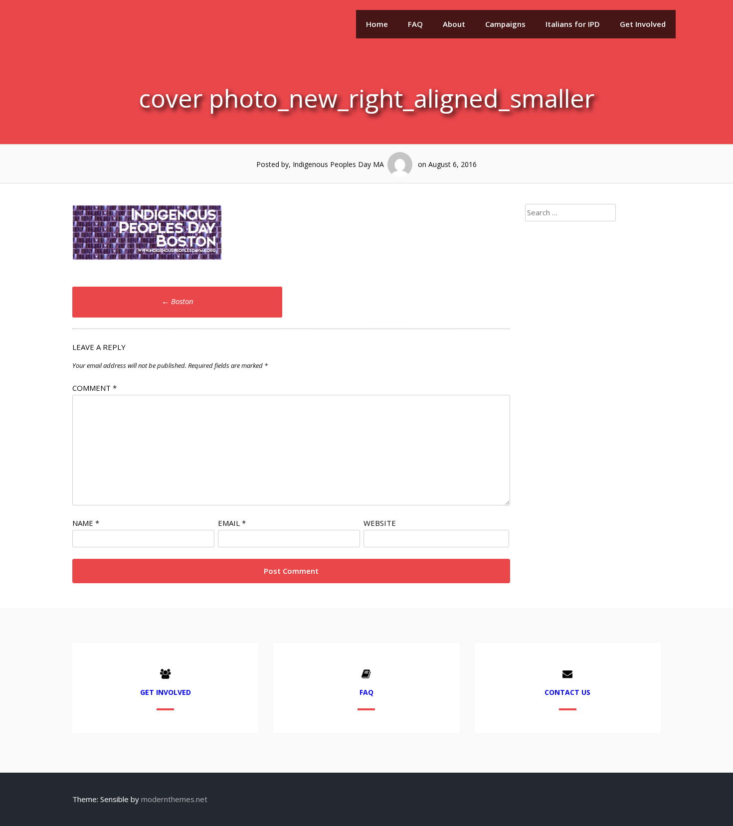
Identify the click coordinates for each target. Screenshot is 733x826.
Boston (177, 301)
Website (380, 523)
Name (85, 523)
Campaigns (505, 24)
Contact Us (567, 692)
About (454, 24)
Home (377, 24)
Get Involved (643, 24)
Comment (94, 388)
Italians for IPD (573, 24)
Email (232, 523)
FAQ (415, 24)
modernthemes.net (174, 799)
